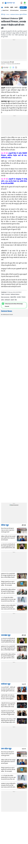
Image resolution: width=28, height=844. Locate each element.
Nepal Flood (5, 10)
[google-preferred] (5, 67)
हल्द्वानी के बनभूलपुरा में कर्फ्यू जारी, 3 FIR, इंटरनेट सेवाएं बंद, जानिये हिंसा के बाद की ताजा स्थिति (14, 181)
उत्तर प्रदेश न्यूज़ (6, 749)
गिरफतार (24, 297)
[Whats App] (10, 67)
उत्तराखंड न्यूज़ (5, 635)
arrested (7, 294)
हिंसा (16, 300)
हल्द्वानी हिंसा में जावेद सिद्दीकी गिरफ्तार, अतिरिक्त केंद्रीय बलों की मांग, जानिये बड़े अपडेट (14, 155)
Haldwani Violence (15, 294)
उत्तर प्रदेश (6, 8)
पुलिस (2, 300)
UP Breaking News (14, 10)
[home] (2, 7)
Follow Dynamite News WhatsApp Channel (14, 305)
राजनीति (16, 8)
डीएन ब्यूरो (12, 62)
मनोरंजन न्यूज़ (5, 684)
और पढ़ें (24, 525)
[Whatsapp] (3, 304)
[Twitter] (16, 67)
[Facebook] (13, 67)
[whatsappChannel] (25, 3)
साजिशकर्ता (7, 300)
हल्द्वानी (12, 300)
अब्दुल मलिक (13, 297)
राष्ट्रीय (11, 8)
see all (24, 684)
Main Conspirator (5, 297)
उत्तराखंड (19, 297)
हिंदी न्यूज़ (3, 15)
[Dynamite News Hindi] (9, 3)
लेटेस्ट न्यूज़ (5, 525)
